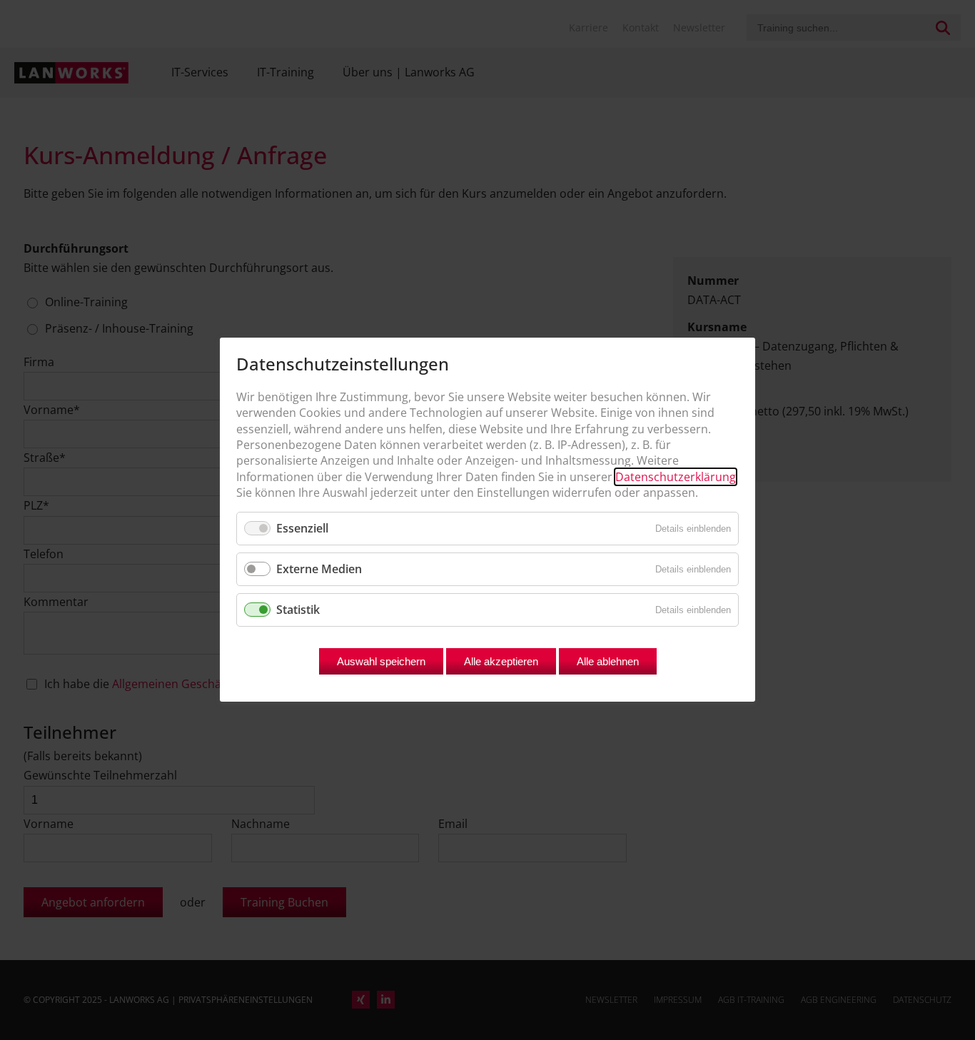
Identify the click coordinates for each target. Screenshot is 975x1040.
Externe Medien (319, 569)
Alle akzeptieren (501, 662)
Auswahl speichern (381, 662)
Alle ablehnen (608, 662)
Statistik (298, 609)
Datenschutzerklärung (675, 477)
